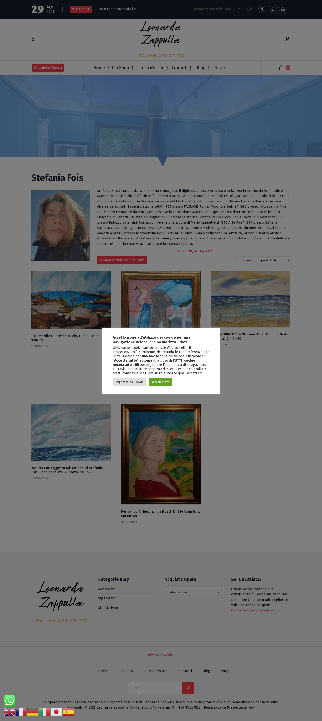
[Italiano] (45, 711)
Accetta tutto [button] (160, 382)
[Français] (21, 711)
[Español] (68, 711)
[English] (9, 711)
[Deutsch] (33, 711)
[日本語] (56, 711)
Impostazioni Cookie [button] (130, 382)
